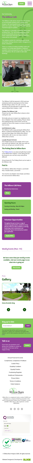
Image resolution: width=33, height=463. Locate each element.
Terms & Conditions (15, 381)
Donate (21, 3)
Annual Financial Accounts (15, 357)
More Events (16, 267)
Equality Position (15, 369)
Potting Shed (8, 152)
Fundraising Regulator (15, 372)
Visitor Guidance (15, 384)
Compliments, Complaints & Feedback (15, 360)
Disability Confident (15, 366)
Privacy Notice (15, 378)
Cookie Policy (15, 363)
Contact (27, 345)
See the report (7, 430)
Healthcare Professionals (15, 375)
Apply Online (9, 236)
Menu (7, 193)
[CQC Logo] (8, 419)
